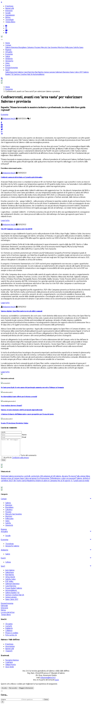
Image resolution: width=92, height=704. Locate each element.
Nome (24, 435)
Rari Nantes (39, 72)
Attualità (8, 52)
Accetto (4, 688)
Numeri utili (9, 8)
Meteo (7, 17)
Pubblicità (9, 628)
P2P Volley (9, 581)
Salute (7, 56)
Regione (8, 49)
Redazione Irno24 (8, 118)
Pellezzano (69, 47)
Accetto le (16, 457)
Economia (9, 54)
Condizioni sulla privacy (20, 457)
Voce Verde (9, 667)
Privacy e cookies (11, 633)
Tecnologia (9, 19)
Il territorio (9, 6)
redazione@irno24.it (48, 677)
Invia (3, 460)
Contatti (8, 626)
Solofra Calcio (10, 579)
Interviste (9, 10)
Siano (81, 47)
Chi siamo (9, 624)
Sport (7, 70)
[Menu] (2, 39)
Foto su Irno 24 (11, 635)
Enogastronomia (11, 67)
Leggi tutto (5, 220)
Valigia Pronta (10, 664)
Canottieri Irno (28, 72)
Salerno (8, 47)
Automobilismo (38, 74)
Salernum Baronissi (62, 72)
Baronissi (14, 47)
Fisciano (37, 47)
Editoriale (4, 605)
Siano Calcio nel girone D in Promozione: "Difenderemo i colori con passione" (48, 478)
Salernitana (9, 72)
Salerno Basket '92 (12, 592)
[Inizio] (2, 702)
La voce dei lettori (7, 612)
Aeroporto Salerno (12, 546)
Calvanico (30, 47)
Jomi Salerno (18, 72)
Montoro (61, 47)
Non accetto (13, 688)
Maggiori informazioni (26, 688)
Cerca (46, 699)
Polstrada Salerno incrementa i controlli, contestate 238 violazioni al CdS (28, 476)
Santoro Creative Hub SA (23, 74)
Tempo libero (10, 22)
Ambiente (9, 58)
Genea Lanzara (49, 72)
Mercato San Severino (49, 47)
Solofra (76, 47)
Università (9, 525)
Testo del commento (28, 455)
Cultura (8, 562)
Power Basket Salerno (13, 588)
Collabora (8, 630)
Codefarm (9, 662)
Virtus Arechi (10, 577)
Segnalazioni (10, 15)
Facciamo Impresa (12, 660)
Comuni (8, 45)
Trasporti (8, 651)
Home (7, 43)
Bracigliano (22, 47)
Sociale (8, 13)
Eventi (7, 65)
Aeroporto (9, 61)
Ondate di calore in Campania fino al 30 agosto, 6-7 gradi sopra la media (62, 480)
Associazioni (10, 646)
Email (24, 437)
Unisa (7, 63)
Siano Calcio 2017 (76, 72)
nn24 (57, 680)
